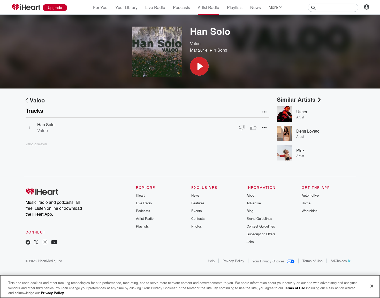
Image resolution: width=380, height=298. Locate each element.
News (255, 7)
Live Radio (155, 7)
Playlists (234, 7)
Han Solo (46, 124)
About (251, 195)
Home (306, 202)
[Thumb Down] (242, 127)
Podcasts (181, 7)
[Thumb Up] (253, 127)
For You (100, 7)
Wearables (309, 210)
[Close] (371, 286)
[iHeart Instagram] (45, 243)
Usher (301, 112)
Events (196, 210)
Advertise (254, 202)
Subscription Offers (261, 233)
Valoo (195, 43)
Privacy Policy (233, 260)
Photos (196, 226)
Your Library (126, 7)
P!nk (300, 150)
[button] (199, 66)
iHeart (140, 195)
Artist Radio (208, 7)
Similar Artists (296, 99)
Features (197, 202)
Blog (250, 210)
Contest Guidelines (261, 226)
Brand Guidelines (259, 218)
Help (211, 260)
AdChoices (339, 260)
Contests (198, 218)
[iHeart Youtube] (54, 243)
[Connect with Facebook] (28, 243)
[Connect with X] (36, 243)
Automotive (310, 195)
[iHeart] (25, 7)
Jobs (250, 241)
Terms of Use (312, 260)
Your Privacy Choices (268, 261)
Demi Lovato (308, 131)
